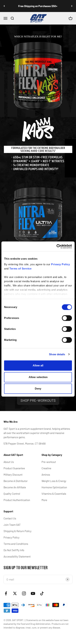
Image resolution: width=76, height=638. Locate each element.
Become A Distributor (16, 481)
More (44, 500)
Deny (38, 388)
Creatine (46, 468)
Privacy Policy (11, 537)
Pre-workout (49, 461)
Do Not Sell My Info (14, 550)
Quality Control (12, 493)
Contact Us (10, 518)
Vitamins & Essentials (54, 493)
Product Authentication (17, 500)
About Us (9, 461)
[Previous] (4, 6)
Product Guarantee (14, 468)
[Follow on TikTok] (42, 593)
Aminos (46, 474)
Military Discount (13, 474)
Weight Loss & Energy (54, 481)
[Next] (71, 6)
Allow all (38, 365)
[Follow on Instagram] (24, 593)
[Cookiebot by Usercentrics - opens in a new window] (56, 246)
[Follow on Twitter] (15, 593)
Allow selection (38, 377)
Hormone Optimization (54, 487)
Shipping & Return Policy (17, 531)
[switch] (67, 318)
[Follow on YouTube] (33, 593)
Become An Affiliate (15, 487)
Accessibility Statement (17, 556)
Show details (57, 354)
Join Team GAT (12, 524)
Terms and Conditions (16, 543)
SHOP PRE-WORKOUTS (38, 400)
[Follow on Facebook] (6, 593)
